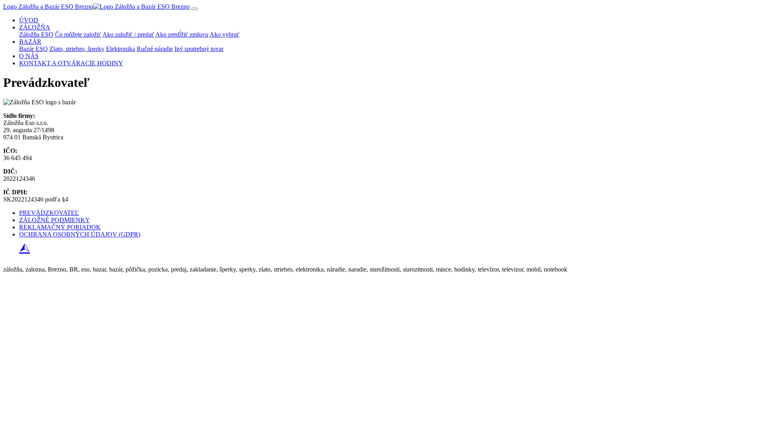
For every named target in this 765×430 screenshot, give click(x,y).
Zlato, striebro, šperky (76, 48)
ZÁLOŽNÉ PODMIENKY (54, 220)
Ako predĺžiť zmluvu (181, 34)
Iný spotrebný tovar (199, 48)
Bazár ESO (33, 48)
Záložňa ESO (36, 34)
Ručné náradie (155, 48)
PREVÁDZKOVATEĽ (49, 212)
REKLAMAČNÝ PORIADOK (60, 227)
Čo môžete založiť (78, 34)
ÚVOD (28, 20)
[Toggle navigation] (194, 9)
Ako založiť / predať (128, 34)
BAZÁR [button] (30, 41)
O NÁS (29, 56)
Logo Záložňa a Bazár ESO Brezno (48, 6)
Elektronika (120, 48)
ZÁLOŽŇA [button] (34, 27)
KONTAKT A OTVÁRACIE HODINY (71, 63)
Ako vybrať (224, 34)
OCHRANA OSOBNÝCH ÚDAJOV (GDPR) (79, 234)
